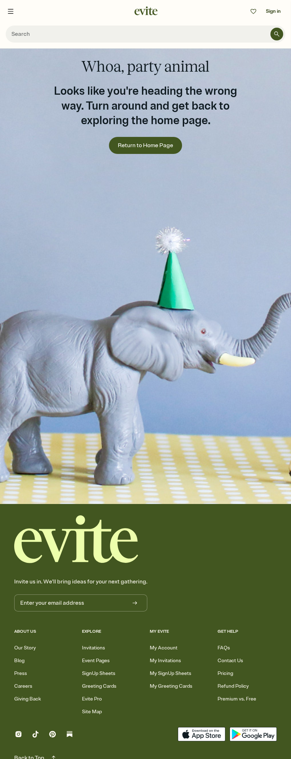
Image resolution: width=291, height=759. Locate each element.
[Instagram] (18, 735)
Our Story (25, 648)
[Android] (253, 735)
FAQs (224, 648)
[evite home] (76, 539)
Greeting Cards (99, 686)
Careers (23, 686)
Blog (19, 661)
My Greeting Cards (171, 686)
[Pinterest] (52, 735)
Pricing (225, 673)
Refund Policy (233, 686)
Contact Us (230, 661)
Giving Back (27, 699)
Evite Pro (92, 699)
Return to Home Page (145, 145)
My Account (163, 648)
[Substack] (69, 735)
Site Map (92, 712)
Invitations (93, 648)
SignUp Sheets (98, 673)
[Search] (276, 34)
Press (20, 673)
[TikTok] (35, 735)
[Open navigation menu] (10, 11)
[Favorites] (253, 11)
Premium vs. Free (237, 699)
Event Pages (96, 661)
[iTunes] (201, 735)
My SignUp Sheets (170, 673)
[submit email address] (134, 603)
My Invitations (165, 661)
